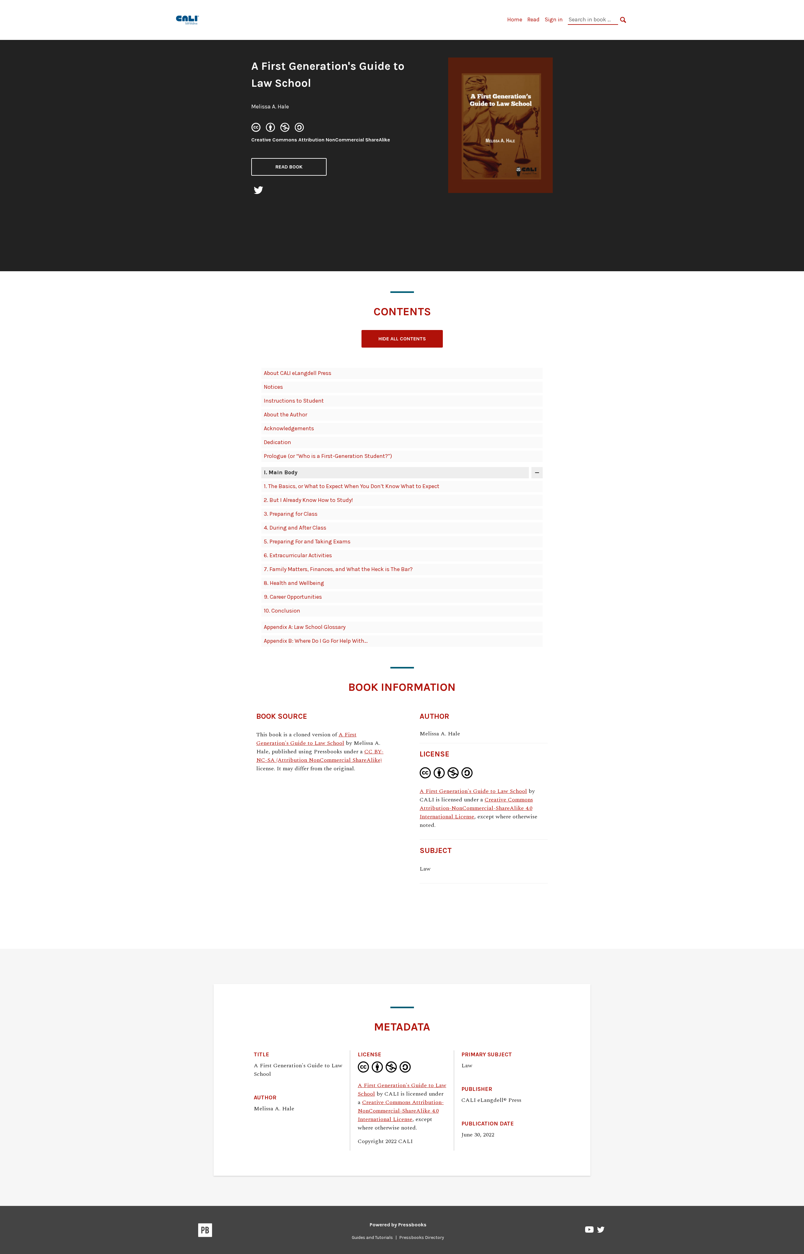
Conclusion (282, 610)
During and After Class (295, 527)
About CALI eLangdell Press (297, 373)
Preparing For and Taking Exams (307, 541)
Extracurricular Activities (298, 555)
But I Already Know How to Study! (308, 500)
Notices (273, 386)
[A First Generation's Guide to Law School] (188, 19)
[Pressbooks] (205, 1231)
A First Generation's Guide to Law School (306, 738)
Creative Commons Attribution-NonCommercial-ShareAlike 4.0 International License (476, 808)
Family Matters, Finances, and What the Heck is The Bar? (338, 569)
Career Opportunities (293, 596)
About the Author (285, 414)
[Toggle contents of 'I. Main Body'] (537, 472)
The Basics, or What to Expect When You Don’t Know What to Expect (351, 486)
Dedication (277, 442)
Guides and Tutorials (372, 1237)
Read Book (288, 167)
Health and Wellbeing (294, 583)
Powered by (398, 1225)
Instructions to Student (294, 400)
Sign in (554, 19)
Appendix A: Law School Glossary (304, 627)
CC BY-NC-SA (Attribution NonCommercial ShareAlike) (319, 755)
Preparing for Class (291, 513)
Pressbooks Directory (421, 1237)
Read (533, 19)
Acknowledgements (289, 428)
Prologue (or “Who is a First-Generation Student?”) (328, 456)
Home (514, 19)
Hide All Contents (402, 339)
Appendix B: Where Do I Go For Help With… (316, 640)
